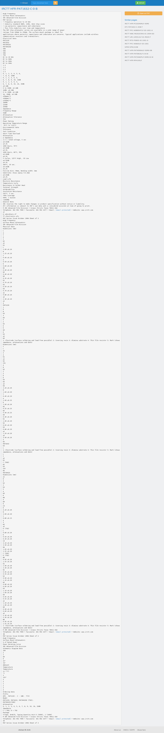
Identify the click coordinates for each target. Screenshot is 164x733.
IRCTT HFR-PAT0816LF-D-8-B (136, 54)
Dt (24, 3)
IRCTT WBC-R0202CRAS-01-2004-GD (139, 34)
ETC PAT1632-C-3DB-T (134, 27)
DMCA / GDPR (129, 730)
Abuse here (141, 730)
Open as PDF (144, 13)
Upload (141, 3)
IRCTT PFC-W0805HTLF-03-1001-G (139, 30)
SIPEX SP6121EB (131, 47)
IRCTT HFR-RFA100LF (133, 60)
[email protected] (63, 210)
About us (117, 730)
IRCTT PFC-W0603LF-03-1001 (137, 44)
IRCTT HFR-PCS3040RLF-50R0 (137, 24)
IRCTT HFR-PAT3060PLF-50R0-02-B (139, 57)
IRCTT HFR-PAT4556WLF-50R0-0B (138, 50)
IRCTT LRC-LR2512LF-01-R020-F (138, 37)
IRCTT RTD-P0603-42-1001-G (136, 40)
